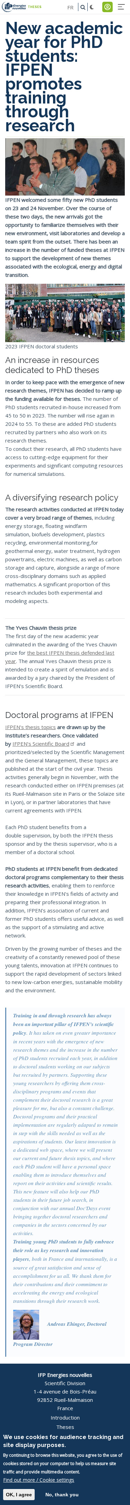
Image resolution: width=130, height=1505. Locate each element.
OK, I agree (19, 1494)
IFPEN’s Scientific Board (40, 743)
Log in (107, 7)
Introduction (65, 1417)
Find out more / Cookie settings (38, 1480)
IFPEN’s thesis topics (30, 726)
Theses (65, 1426)
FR (70, 6)
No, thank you (62, 1494)
